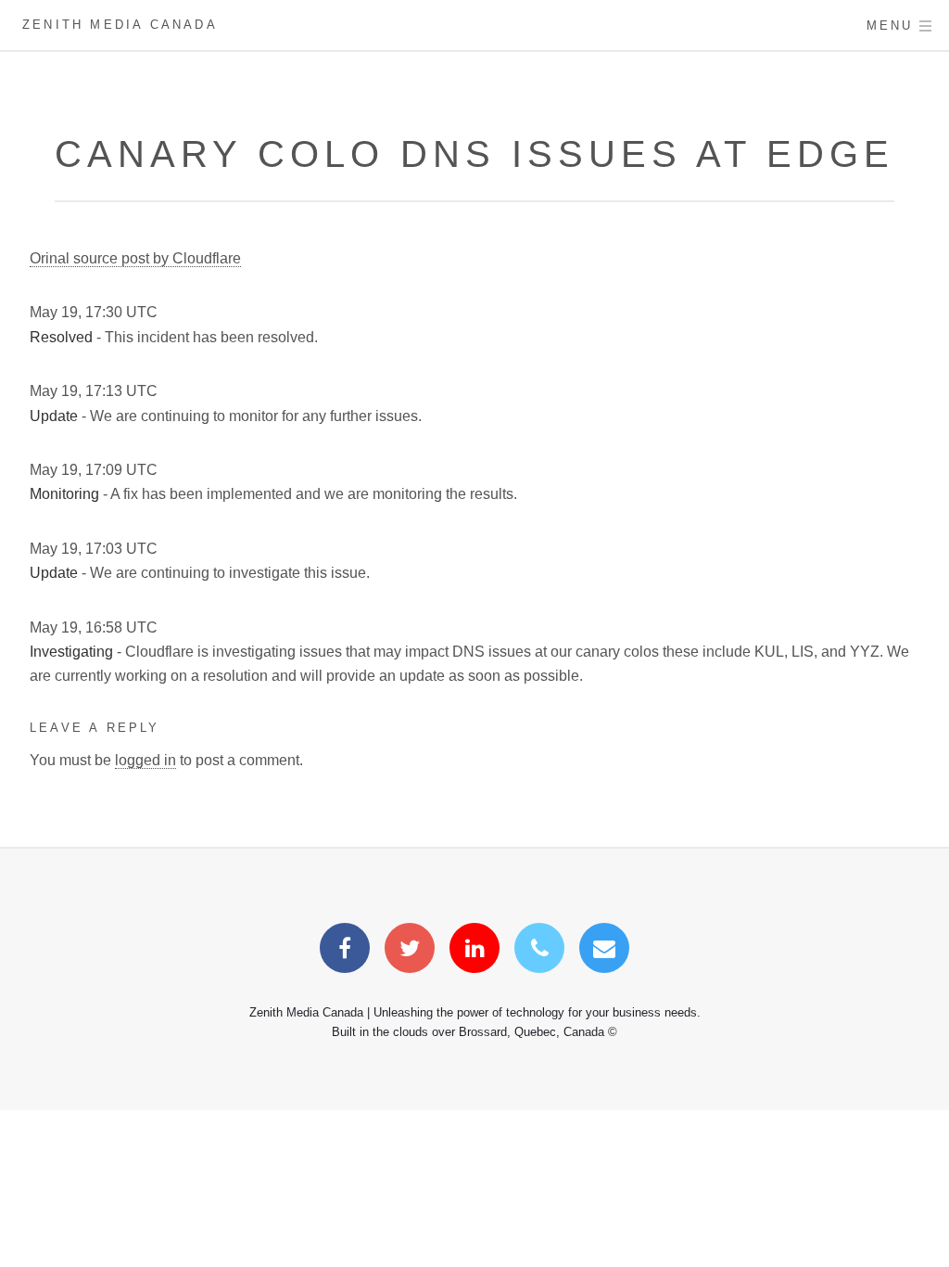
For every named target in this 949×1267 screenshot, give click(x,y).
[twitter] (410, 951)
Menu (890, 25)
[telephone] (539, 951)
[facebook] (345, 951)
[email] (604, 951)
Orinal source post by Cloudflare (135, 258)
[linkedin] (474, 951)
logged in (145, 760)
